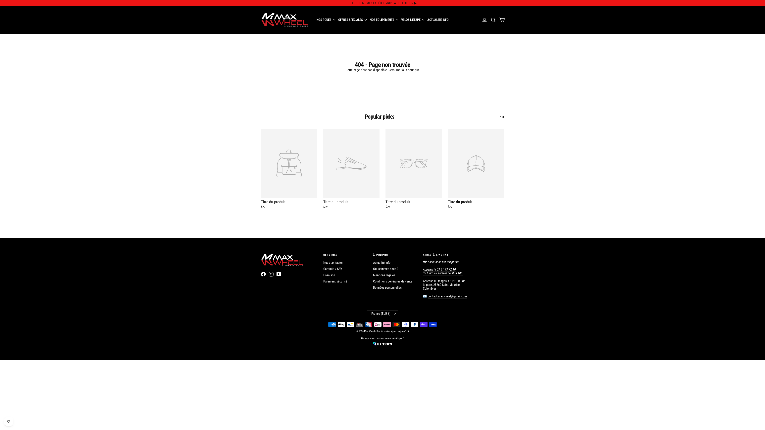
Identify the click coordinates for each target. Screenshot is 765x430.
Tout (501, 117)
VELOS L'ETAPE (411, 20)
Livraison (329, 275)
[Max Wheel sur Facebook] (263, 274)
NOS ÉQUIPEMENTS (382, 20)
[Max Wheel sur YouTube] (279, 274)
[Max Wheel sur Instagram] (271, 274)
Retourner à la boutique (404, 70)
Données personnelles (387, 287)
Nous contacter (333, 263)
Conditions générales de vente (392, 281)
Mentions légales (384, 275)
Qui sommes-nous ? (385, 269)
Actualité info (381, 263)
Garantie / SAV (332, 269)
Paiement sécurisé (335, 281)
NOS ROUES (324, 20)
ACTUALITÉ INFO (437, 20)
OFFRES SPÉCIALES (351, 20)
